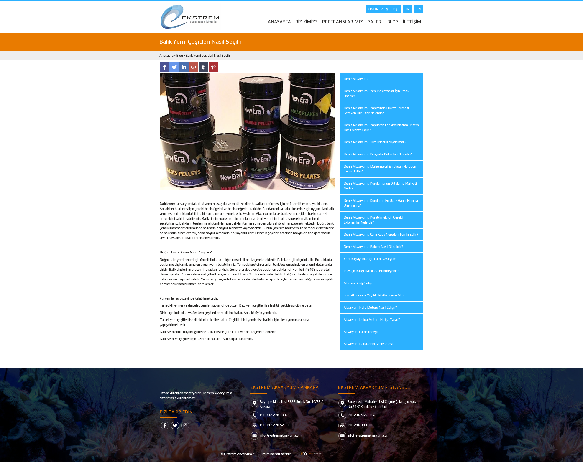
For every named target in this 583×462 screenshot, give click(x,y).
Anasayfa (166, 55)
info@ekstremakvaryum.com (281, 435)
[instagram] (185, 425)
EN (419, 9)
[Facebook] (165, 425)
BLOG (392, 21)
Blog (179, 55)
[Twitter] (175, 425)
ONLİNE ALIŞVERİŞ (383, 9)
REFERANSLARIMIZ (342, 21)
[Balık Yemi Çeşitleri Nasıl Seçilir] (247, 131)
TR (407, 9)
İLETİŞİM (412, 21)
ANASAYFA (279, 21)
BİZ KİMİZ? (306, 21)
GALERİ (375, 21)
